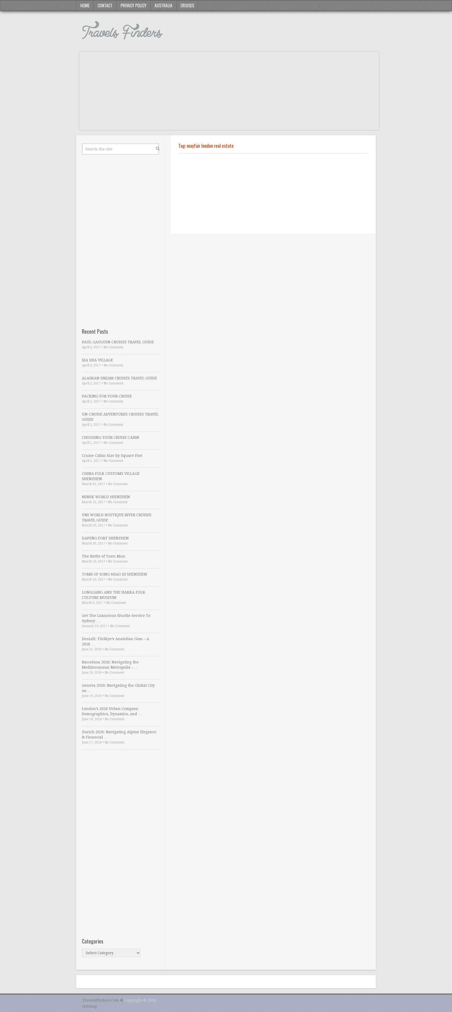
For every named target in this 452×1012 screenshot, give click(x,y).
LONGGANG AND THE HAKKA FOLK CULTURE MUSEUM (113, 595)
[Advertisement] (229, 93)
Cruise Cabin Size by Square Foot (112, 455)
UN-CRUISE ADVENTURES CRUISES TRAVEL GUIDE (120, 417)
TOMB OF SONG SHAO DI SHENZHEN (114, 574)
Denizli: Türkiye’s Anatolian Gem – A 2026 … (115, 641)
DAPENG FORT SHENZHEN (105, 538)
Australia (163, 5)
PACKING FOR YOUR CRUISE (107, 396)
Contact (105, 5)
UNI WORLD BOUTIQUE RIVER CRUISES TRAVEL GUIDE (116, 517)
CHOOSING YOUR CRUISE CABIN (110, 437)
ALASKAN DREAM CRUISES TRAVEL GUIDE (119, 378)
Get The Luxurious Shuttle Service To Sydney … (116, 618)
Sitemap (89, 1006)
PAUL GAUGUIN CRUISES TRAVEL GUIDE (118, 342)
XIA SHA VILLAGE (97, 360)
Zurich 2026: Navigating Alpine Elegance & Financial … (119, 734)
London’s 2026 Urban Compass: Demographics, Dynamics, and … (112, 711)
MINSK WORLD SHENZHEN (106, 497)
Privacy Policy (133, 5)
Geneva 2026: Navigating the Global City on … (118, 688)
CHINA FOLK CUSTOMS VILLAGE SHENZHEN (110, 476)
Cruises (187, 5)
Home (84, 5)
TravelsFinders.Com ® (102, 1000)
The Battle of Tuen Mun (103, 556)
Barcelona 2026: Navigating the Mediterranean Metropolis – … (110, 664)
